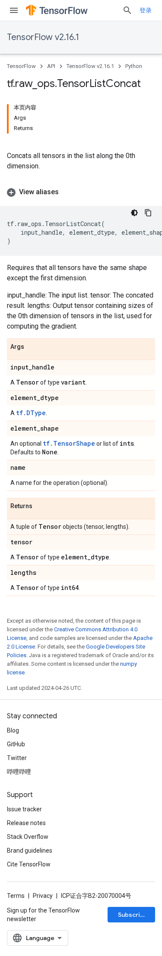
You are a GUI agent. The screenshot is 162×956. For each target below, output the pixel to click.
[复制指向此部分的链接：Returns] (41, 506)
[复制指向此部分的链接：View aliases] (67, 192)
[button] (81, 192)
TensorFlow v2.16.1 (43, 37)
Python (133, 66)
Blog (13, 730)
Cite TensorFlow (29, 864)
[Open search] (127, 10)
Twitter (17, 757)
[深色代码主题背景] (134, 213)
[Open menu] (13, 10)
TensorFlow (21, 66)
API (51, 66)
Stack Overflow (27, 836)
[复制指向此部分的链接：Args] (32, 347)
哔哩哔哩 (19, 771)
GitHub (16, 744)
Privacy (43, 895)
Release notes (26, 822)
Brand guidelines (29, 850)
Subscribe (133, 915)
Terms (16, 895)
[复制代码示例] (148, 213)
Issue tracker (24, 809)
